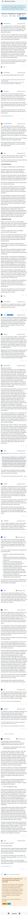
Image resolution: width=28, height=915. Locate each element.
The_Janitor (6, 91)
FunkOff (5, 334)
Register (4, 903)
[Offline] (2, 23)
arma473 (5, 483)
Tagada (5, 314)
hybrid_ (7, 874)
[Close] (25, 879)
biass (5, 153)
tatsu (5, 840)
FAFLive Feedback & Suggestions (17, 453)
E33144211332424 (8, 123)
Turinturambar (7, 72)
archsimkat (6, 520)
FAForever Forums (10, 1)
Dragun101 (6, 708)
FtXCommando (7, 23)
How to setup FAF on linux (6, 866)
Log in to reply (23, 18)
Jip (4, 689)
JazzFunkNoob (7, 365)
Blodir (5, 537)
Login (9, 903)
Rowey (5, 450)
